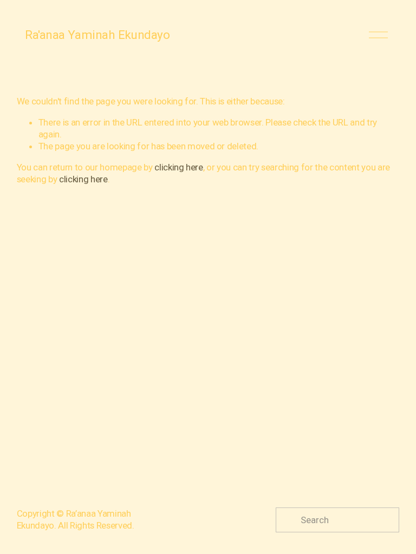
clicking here (178, 167)
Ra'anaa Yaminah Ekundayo (97, 35)
